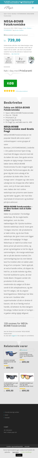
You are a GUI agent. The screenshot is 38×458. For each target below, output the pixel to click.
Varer (6, 415)
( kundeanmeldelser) (22, 91)
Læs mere (15, 452)
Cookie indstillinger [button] (26, 452)
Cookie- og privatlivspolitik (15, 446)
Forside (7, 412)
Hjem (5, 14)
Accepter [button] (19, 455)
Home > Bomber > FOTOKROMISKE (17, 14)
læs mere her (15, 54)
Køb (10, 83)
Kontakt (7, 417)
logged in (14, 335)
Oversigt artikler (14, 412)
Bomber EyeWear (19, 30)
